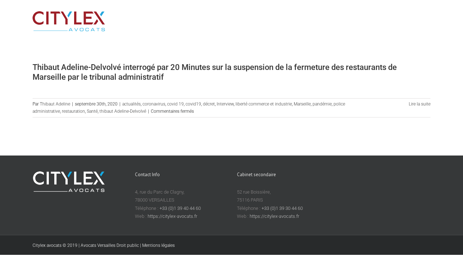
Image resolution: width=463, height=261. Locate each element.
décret (209, 104)
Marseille (302, 104)
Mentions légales (158, 245)
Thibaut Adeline (55, 104)
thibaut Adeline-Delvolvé (122, 111)
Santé (92, 111)
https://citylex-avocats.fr (172, 216)
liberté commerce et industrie (263, 104)
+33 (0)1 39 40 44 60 (180, 208)
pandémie (322, 104)
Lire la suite (419, 104)
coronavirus (154, 104)
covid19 (193, 104)
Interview (225, 104)
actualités (131, 104)
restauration (73, 111)
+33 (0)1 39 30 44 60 (282, 208)
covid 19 (175, 104)
